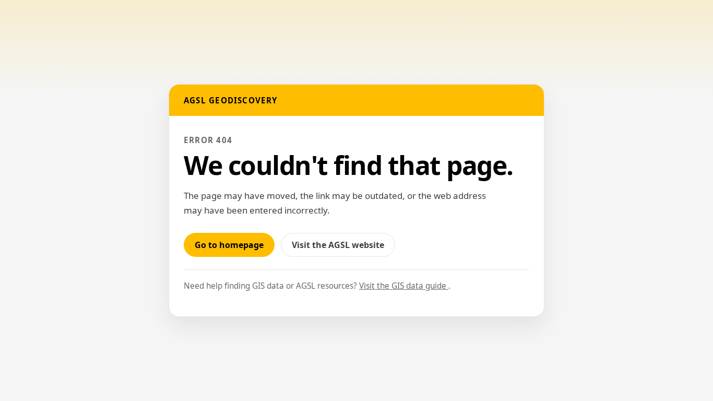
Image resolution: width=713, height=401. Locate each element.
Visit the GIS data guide (403, 285)
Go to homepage (229, 245)
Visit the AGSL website (343, 247)
